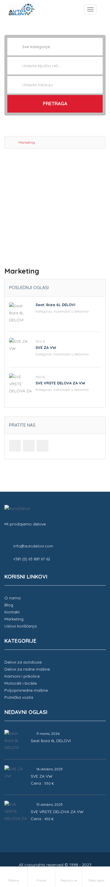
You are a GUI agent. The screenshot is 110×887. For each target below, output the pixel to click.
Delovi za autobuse (23, 662)
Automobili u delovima (71, 311)
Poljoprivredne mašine (26, 690)
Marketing (13, 619)
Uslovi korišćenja (20, 626)
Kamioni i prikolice (22, 676)
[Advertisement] (55, 209)
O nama (12, 598)
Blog (8, 605)
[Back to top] (91, 850)
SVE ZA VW (45, 347)
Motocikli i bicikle (20, 683)
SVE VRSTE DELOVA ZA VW (60, 383)
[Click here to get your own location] (98, 85)
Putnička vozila (18, 697)
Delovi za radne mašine (27, 669)
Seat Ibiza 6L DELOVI (55, 304)
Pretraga (55, 103)
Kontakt (12, 612)
